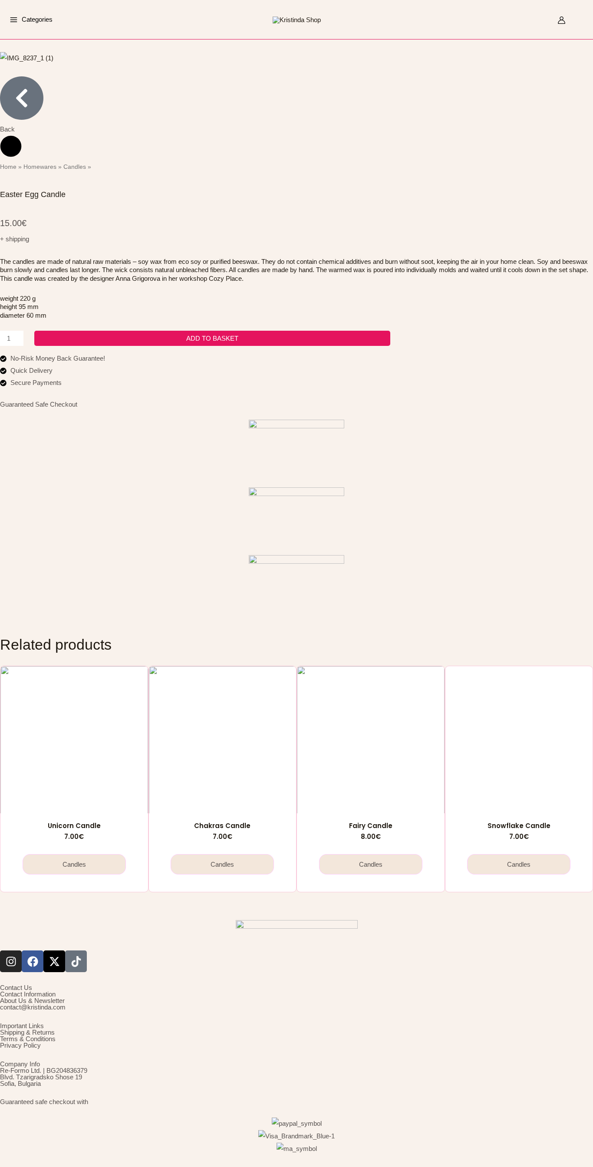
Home (8, 166)
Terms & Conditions (28, 1038)
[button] (545, 21)
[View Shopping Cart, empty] (579, 19)
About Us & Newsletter (32, 1000)
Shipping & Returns (27, 1032)
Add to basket (212, 338)
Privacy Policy (20, 1045)
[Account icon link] (561, 20)
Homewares (39, 166)
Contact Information (28, 994)
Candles (74, 166)
